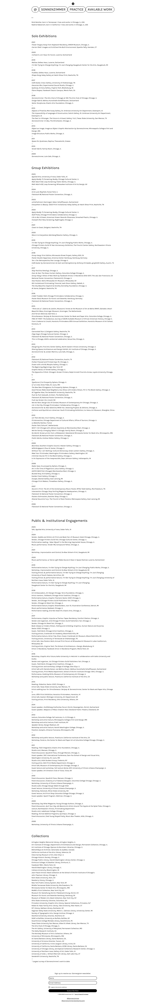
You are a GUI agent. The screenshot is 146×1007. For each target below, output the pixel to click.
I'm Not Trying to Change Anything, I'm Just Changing (52, 65)
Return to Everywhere (40, 235)
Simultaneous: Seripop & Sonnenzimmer (48, 316)
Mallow (34, 62)
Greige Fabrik (37, 101)
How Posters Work (39, 281)
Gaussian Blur (37, 85)
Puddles (35, 73)
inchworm (35, 55)
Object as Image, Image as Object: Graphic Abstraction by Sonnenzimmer (60, 128)
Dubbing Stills (47, 674)
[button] (73, 4)
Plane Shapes (37, 90)
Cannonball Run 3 (38, 331)
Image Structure (38, 134)
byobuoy (35, 88)
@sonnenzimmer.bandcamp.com (73, 1001)
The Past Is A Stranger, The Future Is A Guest (49, 118)
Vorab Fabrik (36, 149)
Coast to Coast (37, 227)
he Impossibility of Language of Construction (50, 113)
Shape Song (36, 75)
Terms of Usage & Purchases (81, 994)
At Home (35, 288)
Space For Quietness (39, 141)
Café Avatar (36, 83)
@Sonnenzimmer (73, 998)
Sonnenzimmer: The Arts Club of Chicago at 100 (50, 98)
